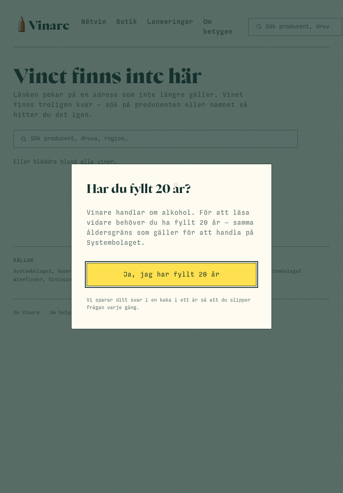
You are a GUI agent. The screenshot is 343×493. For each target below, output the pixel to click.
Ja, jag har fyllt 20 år (171, 274)
